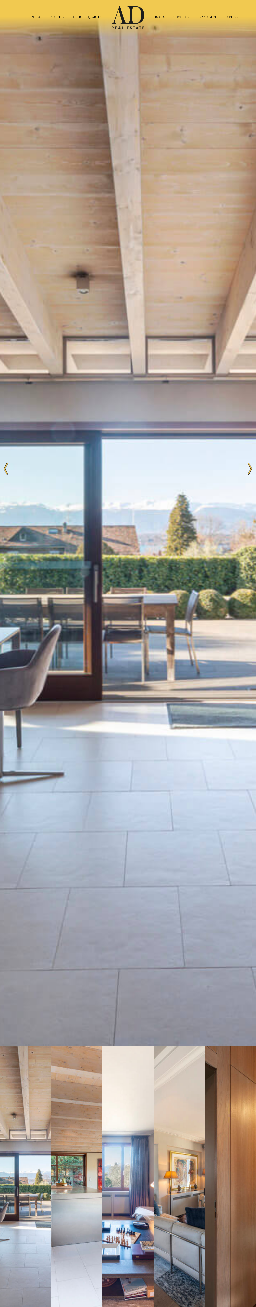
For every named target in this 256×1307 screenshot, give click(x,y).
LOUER (76, 17)
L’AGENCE (36, 17)
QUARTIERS (96, 17)
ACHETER (57, 17)
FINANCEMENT (207, 17)
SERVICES (158, 17)
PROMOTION (181, 17)
